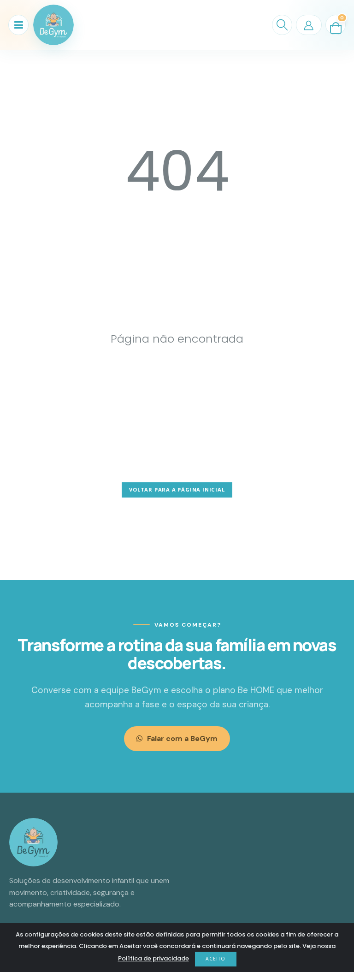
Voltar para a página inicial (176, 489)
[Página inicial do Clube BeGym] (33, 842)
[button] (282, 25)
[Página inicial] (53, 25)
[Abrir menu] (18, 25)
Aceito (215, 958)
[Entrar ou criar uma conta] (309, 25)
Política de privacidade (153, 958)
